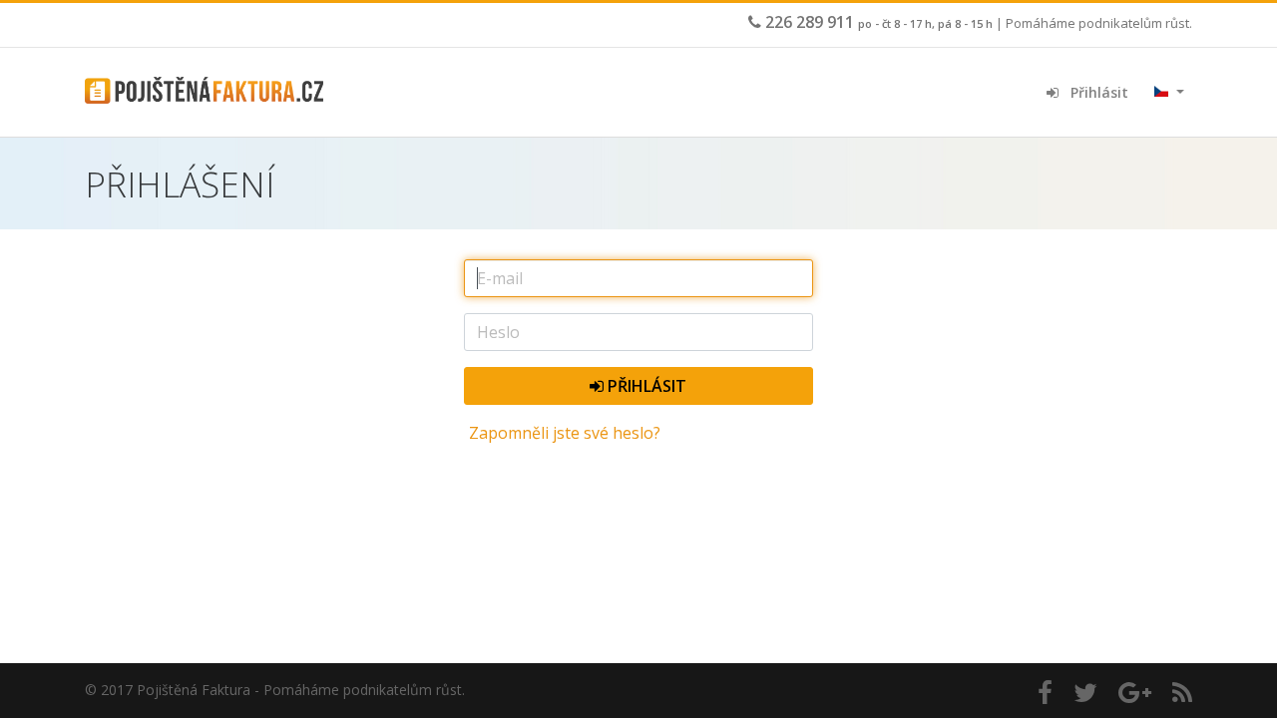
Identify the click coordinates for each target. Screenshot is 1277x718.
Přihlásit (1093, 92)
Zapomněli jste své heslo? (564, 433)
